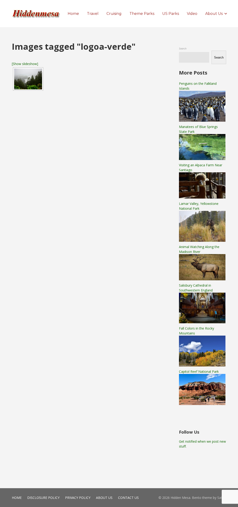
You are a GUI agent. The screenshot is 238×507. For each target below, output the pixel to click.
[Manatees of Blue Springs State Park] (202, 159)
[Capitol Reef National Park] (202, 404)
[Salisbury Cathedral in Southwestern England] (202, 322)
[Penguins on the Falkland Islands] (202, 120)
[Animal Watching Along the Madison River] (202, 279)
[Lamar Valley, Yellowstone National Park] (202, 240)
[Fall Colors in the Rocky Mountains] (202, 365)
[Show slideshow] (25, 64)
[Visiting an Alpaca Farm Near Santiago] (202, 197)
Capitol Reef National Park (199, 371)
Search (182, 48)
